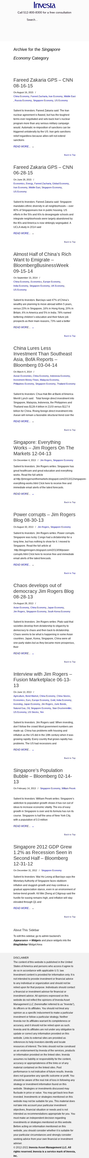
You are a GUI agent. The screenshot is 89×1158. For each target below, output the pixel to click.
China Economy (21, 96)
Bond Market (31, 696)
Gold (53, 700)
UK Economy (57, 286)
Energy (29, 183)
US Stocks (33, 712)
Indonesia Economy (60, 376)
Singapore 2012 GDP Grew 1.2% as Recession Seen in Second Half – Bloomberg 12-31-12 (42, 855)
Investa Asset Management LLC (44, 4)
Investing (18, 704)
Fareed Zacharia (39, 96)
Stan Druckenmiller (61, 708)
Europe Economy (51, 281)
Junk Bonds (60, 704)
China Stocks (63, 696)
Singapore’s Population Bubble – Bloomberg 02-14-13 (42, 776)
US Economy (61, 100)
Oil (28, 708)
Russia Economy (23, 100)
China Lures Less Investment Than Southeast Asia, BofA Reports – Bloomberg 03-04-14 (42, 356)
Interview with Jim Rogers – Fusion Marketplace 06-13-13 (42, 679)
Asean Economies (22, 376)
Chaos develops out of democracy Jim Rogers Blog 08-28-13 (43, 591)
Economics (19, 183)
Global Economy (60, 183)
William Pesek (69, 788)
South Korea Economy (59, 611)
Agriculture (18, 696)
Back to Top (70, 155)
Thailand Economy (66, 383)
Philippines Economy (23, 383)
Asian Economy (21, 607)
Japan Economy (56, 607)
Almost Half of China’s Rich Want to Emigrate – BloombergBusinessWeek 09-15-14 (42, 262)
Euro (28, 700)
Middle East (70, 96)
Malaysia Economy (49, 380)
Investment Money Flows (26, 380)
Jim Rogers (46, 460)
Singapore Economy (43, 100)
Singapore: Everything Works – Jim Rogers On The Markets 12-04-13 (43, 448)
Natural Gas (19, 708)
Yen (42, 712)
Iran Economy (56, 96)
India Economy (20, 286)
